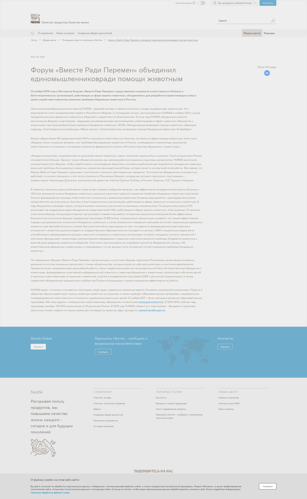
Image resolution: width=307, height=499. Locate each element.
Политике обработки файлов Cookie (50, 492)
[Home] (60, 16)
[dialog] (153, 486)
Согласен (268, 486)
